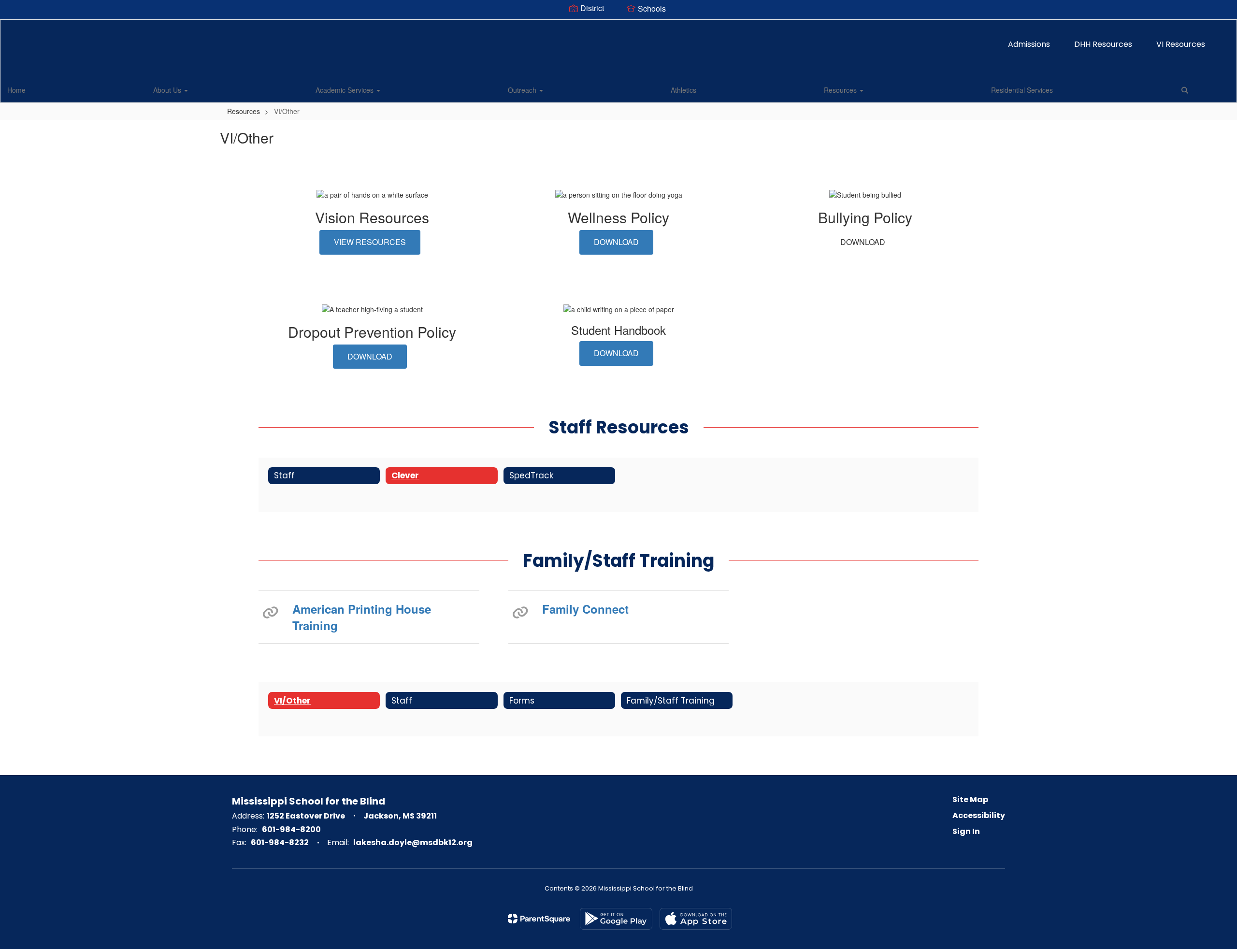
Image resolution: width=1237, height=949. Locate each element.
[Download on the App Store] (696, 919)
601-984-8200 (291, 829)
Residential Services (1022, 90)
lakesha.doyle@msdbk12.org (413, 842)
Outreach (523, 90)
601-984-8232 (280, 842)
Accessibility (978, 815)
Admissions (1029, 44)
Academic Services (345, 90)
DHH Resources (1103, 44)
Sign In (966, 831)
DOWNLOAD (616, 241)
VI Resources (1180, 44)
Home (16, 90)
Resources (841, 90)
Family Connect (585, 609)
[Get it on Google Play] (616, 919)
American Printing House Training (361, 617)
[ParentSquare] (539, 918)
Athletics (683, 90)
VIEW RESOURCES (370, 241)
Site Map (970, 799)
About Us (168, 90)
